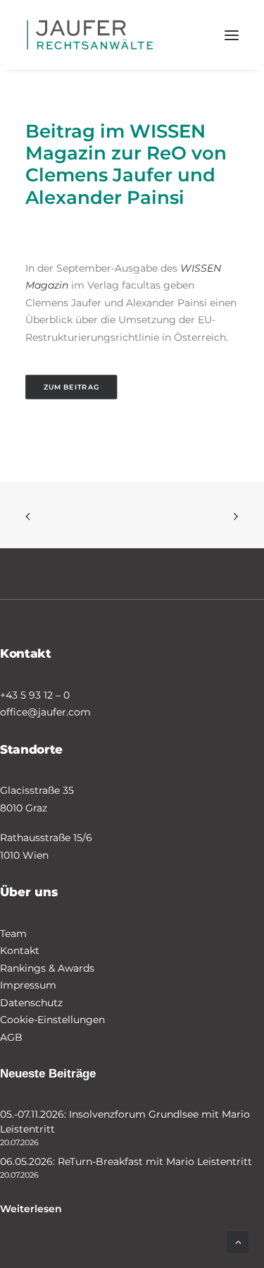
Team (13, 933)
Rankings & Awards (47, 968)
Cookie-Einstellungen (52, 1019)
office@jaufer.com (45, 712)
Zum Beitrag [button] (71, 387)
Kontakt (19, 950)
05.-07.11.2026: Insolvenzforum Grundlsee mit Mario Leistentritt (125, 1121)
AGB (11, 1037)
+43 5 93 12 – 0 (35, 695)
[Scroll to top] (238, 1241)
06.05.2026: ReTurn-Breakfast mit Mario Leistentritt (126, 1161)
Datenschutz (31, 1002)
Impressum (28, 985)
